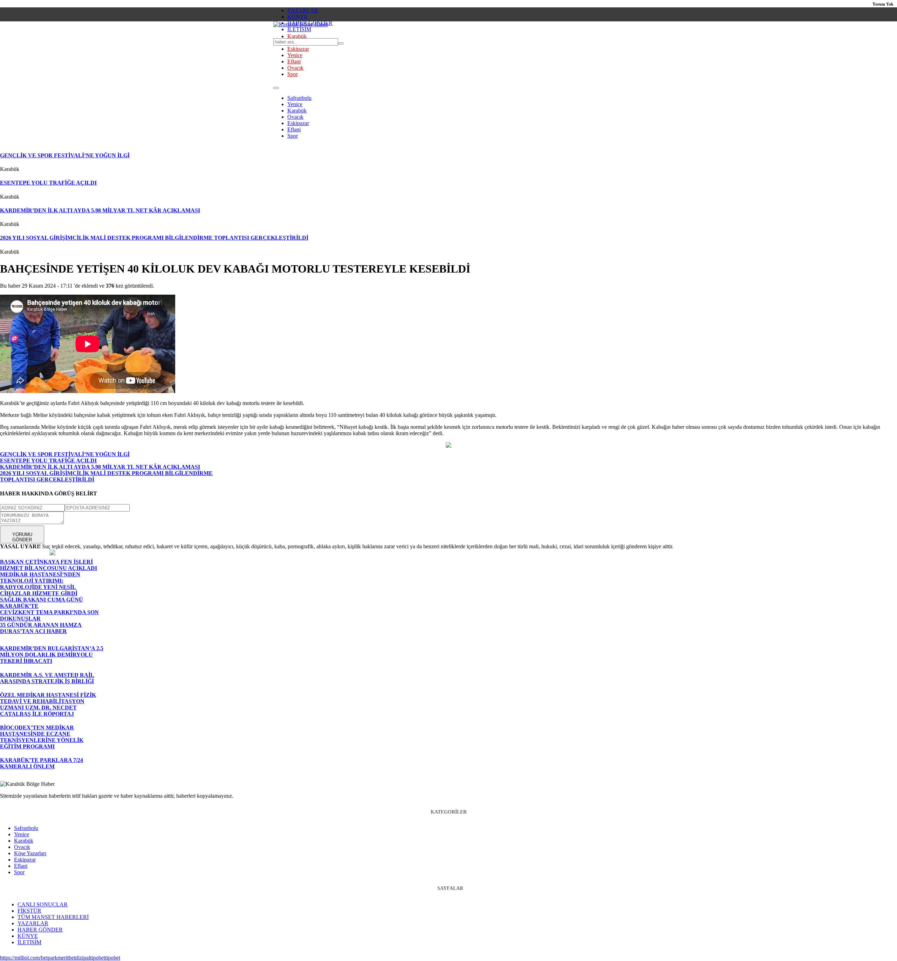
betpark (49, 958)
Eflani (294, 61)
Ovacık (295, 68)
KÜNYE (297, 17)
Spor (292, 74)
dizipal (82, 958)
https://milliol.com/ (20, 958)
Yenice (294, 55)
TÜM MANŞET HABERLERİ (53, 917)
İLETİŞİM (299, 29)
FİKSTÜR (29, 911)
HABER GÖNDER (310, 23)
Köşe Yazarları (30, 853)
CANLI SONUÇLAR (43, 904)
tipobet (97, 958)
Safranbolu (299, 98)
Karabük (297, 36)
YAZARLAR (302, 10)
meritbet (66, 958)
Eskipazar (298, 49)
